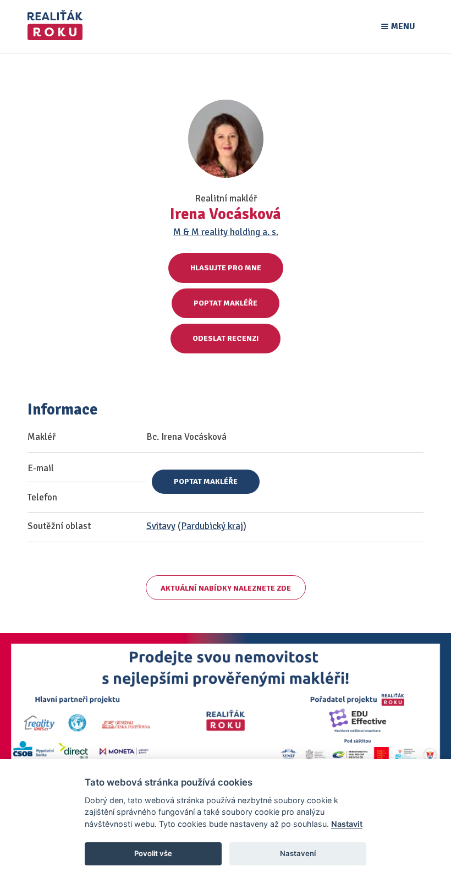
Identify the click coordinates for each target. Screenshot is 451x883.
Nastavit (346, 824)
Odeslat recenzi (225, 338)
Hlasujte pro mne (225, 267)
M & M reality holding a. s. (225, 232)
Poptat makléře (225, 303)
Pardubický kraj (212, 526)
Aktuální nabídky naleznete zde (226, 588)
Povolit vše (153, 853)
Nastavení (298, 853)
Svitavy (160, 526)
